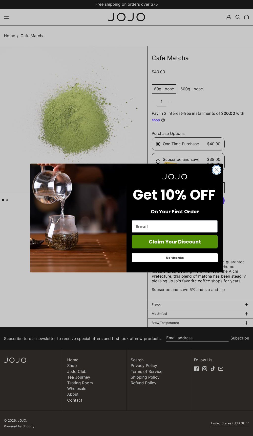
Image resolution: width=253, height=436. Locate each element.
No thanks (175, 257)
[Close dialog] (216, 170)
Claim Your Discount (175, 241)
